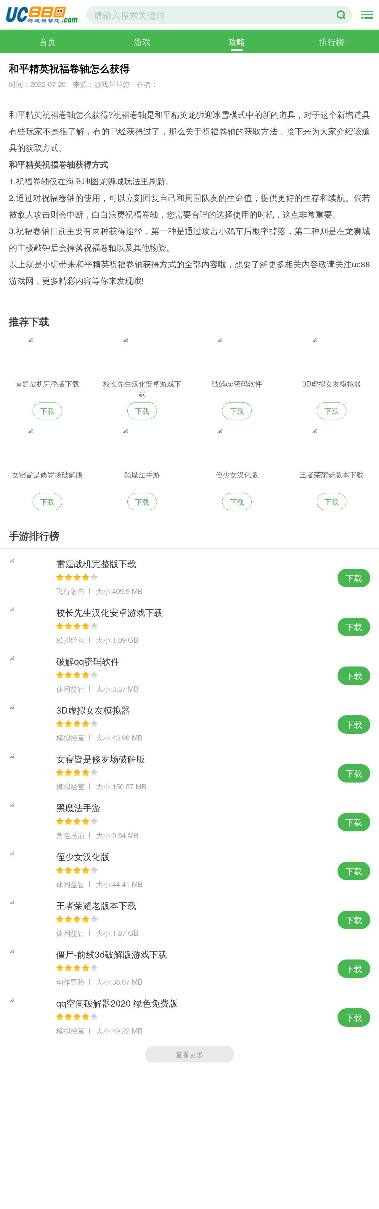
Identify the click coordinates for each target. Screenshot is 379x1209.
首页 (47, 41)
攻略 (237, 41)
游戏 (142, 41)
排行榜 (331, 41)
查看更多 (189, 1054)
